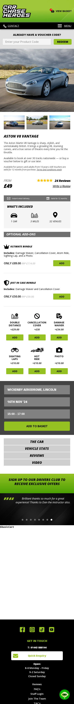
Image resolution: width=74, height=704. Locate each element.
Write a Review (61, 186)
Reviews (37, 684)
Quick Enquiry (37, 655)
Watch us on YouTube (51, 629)
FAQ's (37, 689)
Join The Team (37, 698)
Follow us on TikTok (41, 629)
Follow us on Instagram (32, 629)
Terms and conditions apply (49, 169)
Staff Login (37, 693)
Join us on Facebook (22, 629)
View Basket (61, 11)
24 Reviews (62, 181)
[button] (22, 520)
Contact (13, 25)
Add (61, 263)
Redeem (62, 42)
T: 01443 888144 (37, 647)
